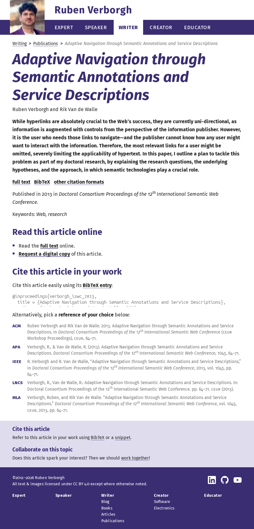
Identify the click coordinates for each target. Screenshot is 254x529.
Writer (128, 27)
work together (135, 458)
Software (162, 501)
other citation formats (79, 182)
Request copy (44, 254)
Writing (19, 43)
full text (49, 246)
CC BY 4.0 (81, 484)
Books (106, 508)
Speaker (96, 27)
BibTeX (42, 182)
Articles (108, 514)
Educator (197, 27)
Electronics (164, 508)
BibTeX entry (97, 285)
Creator (161, 27)
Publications (45, 43)
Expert (64, 27)
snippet (122, 437)
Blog (105, 501)
